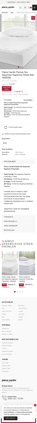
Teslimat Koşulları (7, 351)
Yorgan (20, 311)
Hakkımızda (5, 328)
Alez (12, 12)
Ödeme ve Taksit (7, 334)
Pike (3, 308)
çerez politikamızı (9, 412)
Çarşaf (20, 317)
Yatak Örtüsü (22, 308)
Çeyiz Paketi (6, 320)
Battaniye (21, 305)
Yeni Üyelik (5, 363)
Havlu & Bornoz (7, 311)
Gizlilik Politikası (7, 346)
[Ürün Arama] (20, 7)
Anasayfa (5, 12)
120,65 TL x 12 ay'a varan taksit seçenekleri (15, 94)
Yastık (4, 314)
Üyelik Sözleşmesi (7, 343)
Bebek (20, 320)
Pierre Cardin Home (8, 7)
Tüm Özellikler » (28, 100)
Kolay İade (5, 371)
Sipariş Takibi (6, 368)
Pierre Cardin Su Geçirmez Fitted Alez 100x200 (26, 279)
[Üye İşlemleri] (25, 7)
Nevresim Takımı (7, 305)
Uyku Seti (21, 314)
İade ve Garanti (6, 331)
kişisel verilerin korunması (24, 412)
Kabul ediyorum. (11, 418)
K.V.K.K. (4, 348)
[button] (18, 67)
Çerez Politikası (6, 354)
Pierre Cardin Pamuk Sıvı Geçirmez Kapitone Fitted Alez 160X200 (10, 279)
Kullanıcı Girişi (6, 365)
